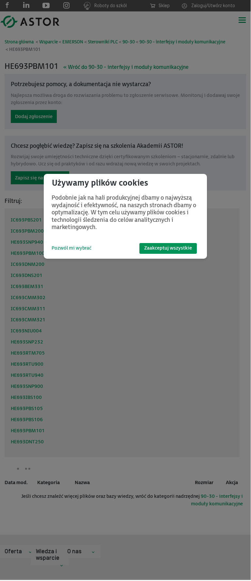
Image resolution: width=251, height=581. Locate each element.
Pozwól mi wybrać (71, 248)
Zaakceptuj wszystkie (168, 248)
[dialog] (125, 216)
